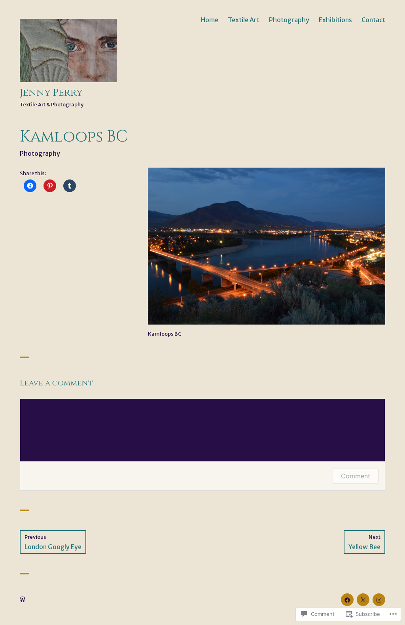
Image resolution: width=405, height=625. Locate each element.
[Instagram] (379, 599)
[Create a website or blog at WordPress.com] (22, 600)
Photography (289, 20)
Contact (373, 20)
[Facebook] (347, 599)
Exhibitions (335, 20)
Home (209, 20)
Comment (355, 476)
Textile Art (243, 20)
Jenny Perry (51, 92)
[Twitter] (363, 599)
